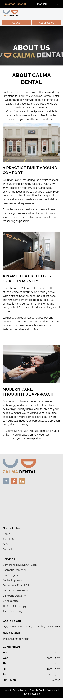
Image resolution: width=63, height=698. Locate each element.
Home (6, 534)
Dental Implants (12, 580)
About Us (8, 539)
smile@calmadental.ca (16, 638)
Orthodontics (11, 601)
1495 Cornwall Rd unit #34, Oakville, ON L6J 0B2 (31, 626)
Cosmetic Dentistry (14, 570)
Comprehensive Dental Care (20, 565)
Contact (7, 549)
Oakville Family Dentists (42, 690)
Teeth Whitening (12, 611)
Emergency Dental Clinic (17, 585)
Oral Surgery (10, 575)
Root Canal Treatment (16, 590)
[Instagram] (6, 481)
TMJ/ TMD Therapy (14, 606)
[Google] (22, 481)
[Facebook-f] (14, 481)
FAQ (5, 544)
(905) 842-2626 (11, 632)
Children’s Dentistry (14, 596)
